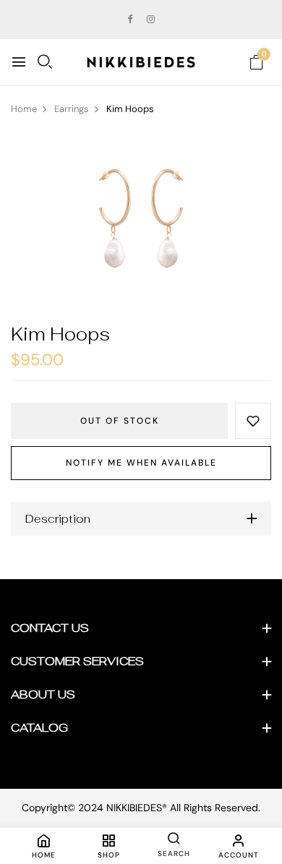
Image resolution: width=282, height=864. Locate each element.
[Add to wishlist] (253, 421)
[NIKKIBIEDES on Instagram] (151, 19)
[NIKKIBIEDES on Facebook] (129, 19)
